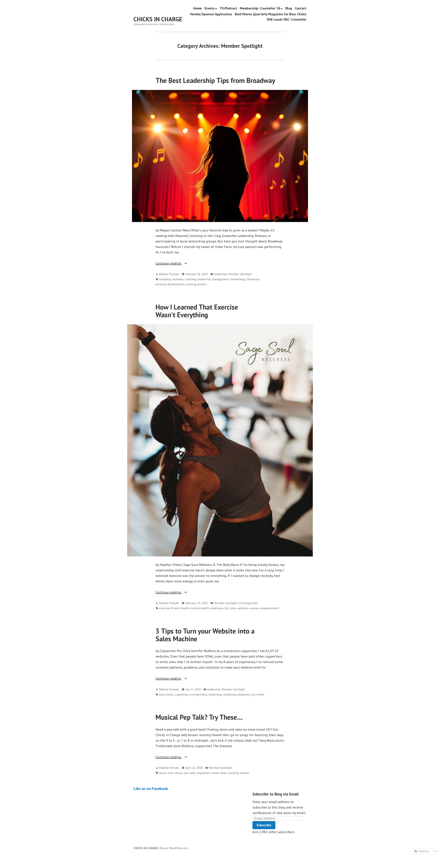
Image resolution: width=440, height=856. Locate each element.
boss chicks (166, 694)
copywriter (182, 694)
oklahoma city (219, 608)
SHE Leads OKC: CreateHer (286, 19)
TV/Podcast (228, 8)
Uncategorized (248, 603)
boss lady (189, 773)
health (185, 608)
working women (196, 284)
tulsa (233, 608)
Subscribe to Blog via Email (275, 794)
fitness (175, 608)
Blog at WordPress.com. (174, 848)
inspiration (203, 773)
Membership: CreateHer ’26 (260, 8)
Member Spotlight (240, 274)
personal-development (170, 284)
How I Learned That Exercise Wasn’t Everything (197, 310)
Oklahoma (252, 279)
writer (260, 694)
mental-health (199, 608)
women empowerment (264, 608)
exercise (164, 608)
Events (210, 8)
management (220, 279)
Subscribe (264, 825)
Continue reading (169, 263)
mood (214, 773)
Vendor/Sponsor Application (211, 14)
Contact (300, 8)
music (223, 773)
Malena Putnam (169, 274)
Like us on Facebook (151, 788)
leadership (220, 274)
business (178, 279)
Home (197, 8)
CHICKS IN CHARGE (158, 19)
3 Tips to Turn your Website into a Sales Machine (205, 634)
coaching (190, 279)
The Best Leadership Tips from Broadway (215, 80)
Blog (288, 8)
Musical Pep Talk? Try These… (199, 717)
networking (237, 279)
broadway (165, 279)
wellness (242, 608)
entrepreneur (198, 694)
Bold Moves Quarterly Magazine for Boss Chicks (270, 14)
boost (162, 773)
